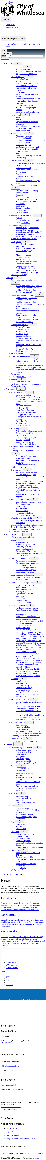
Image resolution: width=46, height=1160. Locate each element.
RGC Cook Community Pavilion (28, 663)
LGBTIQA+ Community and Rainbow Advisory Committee (27, 148)
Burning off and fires (24, 128)
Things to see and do (14, 534)
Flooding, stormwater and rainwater (24, 451)
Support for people (18, 133)
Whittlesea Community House (27, 717)
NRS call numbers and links (10, 1066)
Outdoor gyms (21, 600)
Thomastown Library (24, 688)
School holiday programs (25, 545)
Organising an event (23, 547)
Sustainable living (18, 392)
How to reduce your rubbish (27, 412)
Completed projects (23, 798)
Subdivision (20, 206)
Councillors (20, 771)
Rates (18, 117)
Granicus (36, 1158)
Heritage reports (22, 212)
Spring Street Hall (23, 667)
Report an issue (17, 67)
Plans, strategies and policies (27, 786)
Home (5, 874)
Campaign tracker (22, 868)
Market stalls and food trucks (27, 319)
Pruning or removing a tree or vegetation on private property (27, 487)
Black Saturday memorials (26, 268)
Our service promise (23, 841)
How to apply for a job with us (27, 810)
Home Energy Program (25, 410)
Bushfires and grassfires (25, 257)
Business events (22, 331)
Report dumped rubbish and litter (28, 71)
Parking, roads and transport (22, 215)
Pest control (20, 523)
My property (15, 115)
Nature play (20, 598)
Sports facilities (21, 725)
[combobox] (13, 38)
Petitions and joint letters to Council (29, 847)
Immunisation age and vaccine (27, 228)
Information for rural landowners (28, 502)
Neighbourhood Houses (20, 699)
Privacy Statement (8, 1153)
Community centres (18, 605)
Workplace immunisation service (28, 236)
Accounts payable (23, 838)
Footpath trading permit (25, 317)
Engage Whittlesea (12, 1132)
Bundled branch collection (26, 105)
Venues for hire (17, 739)
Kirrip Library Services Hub (27, 694)
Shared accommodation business (28, 315)
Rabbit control (21, 508)
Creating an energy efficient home (29, 399)
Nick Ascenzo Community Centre (29, 658)
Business (9, 278)
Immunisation (16, 225)
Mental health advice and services (24, 239)
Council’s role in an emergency (28, 244)
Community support (23, 145)
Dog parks (20, 174)
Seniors (18, 153)
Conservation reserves (19, 531)
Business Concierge (23, 300)
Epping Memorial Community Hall (29, 621)
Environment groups (24, 406)
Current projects (22, 796)
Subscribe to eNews (11, 1110)
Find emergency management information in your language (27, 271)
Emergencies (16, 242)
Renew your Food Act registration (29, 286)
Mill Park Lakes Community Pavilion (30, 654)
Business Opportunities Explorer (28, 359)
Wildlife (19, 178)
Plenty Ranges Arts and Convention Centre (20, 1139)
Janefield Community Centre (27, 608)
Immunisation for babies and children (30, 232)
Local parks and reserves (25, 585)
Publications (20, 790)
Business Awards (22, 329)
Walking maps (21, 592)
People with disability (24, 151)
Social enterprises (22, 309)
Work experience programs (26, 817)
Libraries (14, 679)
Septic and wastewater (24, 130)
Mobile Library (21, 696)
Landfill (19, 110)
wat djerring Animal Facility (26, 170)
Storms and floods (23, 259)
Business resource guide (25, 338)
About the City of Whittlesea (22, 748)
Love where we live (23, 752)
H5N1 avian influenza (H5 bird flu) (29, 248)
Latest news (20, 824)
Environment (11, 389)
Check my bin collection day (27, 86)
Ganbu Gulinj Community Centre (29, 632)
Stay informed (21, 246)
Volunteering (21, 158)
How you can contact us (25, 834)
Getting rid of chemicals (25, 442)
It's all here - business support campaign (26, 384)
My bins (19, 81)
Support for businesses (19, 325)
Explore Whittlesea (12, 1135)
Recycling (15, 428)
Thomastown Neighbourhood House (30, 715)
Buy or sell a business (24, 322)
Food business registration (26, 302)
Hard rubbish (21, 92)
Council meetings (22, 769)
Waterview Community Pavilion (28, 669)
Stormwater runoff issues (25, 465)
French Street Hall (23, 628)
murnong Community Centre (27, 614)
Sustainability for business (21, 376)
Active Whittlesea (22, 729)
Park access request (23, 589)
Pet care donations (23, 172)
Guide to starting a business (26, 298)
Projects (14, 793)
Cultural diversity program (26, 570)
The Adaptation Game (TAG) (22, 527)
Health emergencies (23, 264)
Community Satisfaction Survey (28, 763)
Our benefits (20, 819)
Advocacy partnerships (24, 857)
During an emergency (24, 253)
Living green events (23, 414)
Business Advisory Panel (25, 349)
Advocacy (15, 850)
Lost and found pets (23, 168)
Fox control (20, 506)
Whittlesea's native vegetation (27, 515)
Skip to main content (9, 2)
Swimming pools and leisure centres (25, 736)
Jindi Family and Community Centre (30, 636)
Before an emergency (24, 251)
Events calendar (22, 542)
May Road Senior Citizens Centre (29, 647)
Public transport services (25, 222)
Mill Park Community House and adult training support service (28, 712)
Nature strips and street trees (26, 472)
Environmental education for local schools (27, 525)
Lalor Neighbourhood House (27, 708)
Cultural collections (23, 565)
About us (9, 744)
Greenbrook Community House (28, 706)
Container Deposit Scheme (26, 444)
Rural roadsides (22, 511)
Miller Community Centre (26, 652)
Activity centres (17, 353)
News (13, 822)
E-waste (19, 90)
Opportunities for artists (25, 572)
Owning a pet (21, 165)
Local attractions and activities (22, 575)
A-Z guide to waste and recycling (29, 83)
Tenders (14, 379)
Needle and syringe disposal (26, 107)
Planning (19, 195)
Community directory (19, 275)
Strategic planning (23, 208)
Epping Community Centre (26, 619)
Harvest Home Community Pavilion (30, 634)
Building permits (22, 197)
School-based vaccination (25, 234)
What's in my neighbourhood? (22, 537)
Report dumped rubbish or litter (28, 99)
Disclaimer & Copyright (25, 1153)
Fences (18, 119)
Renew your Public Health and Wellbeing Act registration (28, 289)
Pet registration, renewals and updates (30, 163)
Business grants (22, 334)
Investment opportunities (20, 356)
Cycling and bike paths (24, 594)
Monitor (19, 775)
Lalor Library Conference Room (28, 641)
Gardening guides (22, 408)
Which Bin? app (22, 79)
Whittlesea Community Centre (27, 671)
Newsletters (20, 826)
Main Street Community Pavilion (28, 645)
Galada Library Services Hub (27, 692)
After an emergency (23, 255)
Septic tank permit (23, 458)
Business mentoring (23, 336)
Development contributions (26, 199)
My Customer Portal (18, 870)
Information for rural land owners (28, 126)
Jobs (12, 805)
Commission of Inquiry (25, 773)
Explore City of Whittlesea (26, 551)
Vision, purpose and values (26, 750)
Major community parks (25, 587)
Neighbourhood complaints (26, 74)
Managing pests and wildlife (22, 518)
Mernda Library (22, 683)
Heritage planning (23, 210)
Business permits (17, 374)
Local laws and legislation (26, 788)
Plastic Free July (22, 421)
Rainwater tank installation (26, 456)
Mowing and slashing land (26, 475)
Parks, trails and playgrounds (22, 583)
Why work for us (22, 808)
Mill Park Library (22, 685)
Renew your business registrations (24, 280)
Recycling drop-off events (26, 88)
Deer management (23, 504)
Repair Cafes (21, 423)
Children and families (24, 138)
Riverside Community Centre (27, 665)
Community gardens (23, 395)
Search (3, 56)
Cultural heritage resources (26, 567)
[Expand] (17, 63)
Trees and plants (17, 470)
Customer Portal (22, 836)
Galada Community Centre (26, 630)
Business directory (18, 386)
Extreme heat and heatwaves (27, 262)
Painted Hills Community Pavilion (29, 660)
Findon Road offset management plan (25, 529)
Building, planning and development (25, 185)
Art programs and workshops (27, 563)
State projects (21, 800)
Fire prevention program (25, 266)
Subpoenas (20, 845)
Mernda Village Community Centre (29, 649)
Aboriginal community (24, 136)
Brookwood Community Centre (28, 617)
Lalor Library (21, 681)
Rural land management (20, 499)
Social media (21, 829)
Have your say (21, 756)
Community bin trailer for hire (27, 112)
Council (14, 766)
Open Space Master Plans (26, 802)
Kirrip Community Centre (26, 638)
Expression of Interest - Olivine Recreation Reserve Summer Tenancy (30, 732)
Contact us (15, 832)
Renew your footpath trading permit (29, 292)
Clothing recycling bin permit (27, 437)
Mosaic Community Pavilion (27, 656)
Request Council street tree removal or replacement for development (29, 482)
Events (13, 540)
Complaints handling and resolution (29, 843)
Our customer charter (24, 754)
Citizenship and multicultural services (30, 140)
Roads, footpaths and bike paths (28, 220)
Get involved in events (24, 549)
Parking (19, 218)
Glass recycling (22, 435)
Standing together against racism (28, 156)
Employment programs (24, 814)
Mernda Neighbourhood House (28, 719)
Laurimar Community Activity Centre (30, 643)
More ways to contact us (12, 1071)
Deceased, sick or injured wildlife (29, 520)
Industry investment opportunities (28, 368)
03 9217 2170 (6, 1043)
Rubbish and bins (17, 77)
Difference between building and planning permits (28, 192)
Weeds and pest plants (24, 513)
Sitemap (39, 1153)
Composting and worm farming (28, 397)
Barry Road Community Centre (28, 676)
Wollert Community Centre (26, 673)
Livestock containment (24, 176)
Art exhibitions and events (26, 561)
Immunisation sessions (24, 230)
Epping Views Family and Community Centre (26, 624)
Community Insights (23, 761)
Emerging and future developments (29, 365)
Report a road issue (23, 69)
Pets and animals (17, 161)
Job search (20, 812)
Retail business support (24, 351)
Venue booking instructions (26, 741)
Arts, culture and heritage (20, 558)
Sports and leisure (18, 722)
